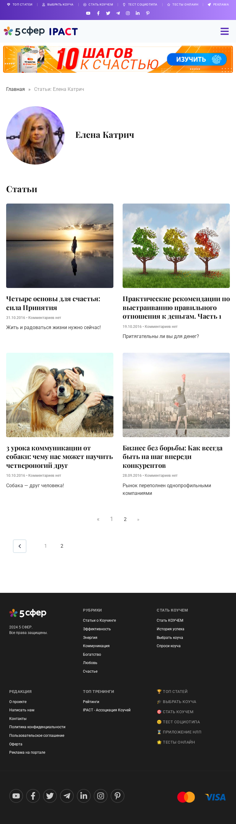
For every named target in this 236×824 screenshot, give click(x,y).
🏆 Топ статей (172, 691)
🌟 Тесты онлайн (176, 742)
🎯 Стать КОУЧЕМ (175, 711)
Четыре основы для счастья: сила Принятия (53, 303)
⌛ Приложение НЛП (179, 732)
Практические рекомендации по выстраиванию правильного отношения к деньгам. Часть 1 (176, 307)
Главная (15, 89)
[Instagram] (128, 13)
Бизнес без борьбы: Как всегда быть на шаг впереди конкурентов (172, 456)
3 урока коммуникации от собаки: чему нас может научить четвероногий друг (59, 456)
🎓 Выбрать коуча (176, 701)
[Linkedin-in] (138, 13)
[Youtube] (88, 13)
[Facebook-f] (98, 13)
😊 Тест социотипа (178, 722)
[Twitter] (108, 13)
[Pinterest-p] (147, 13)
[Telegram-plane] (118, 13)
